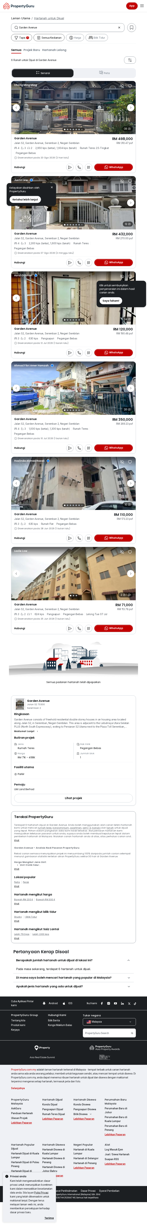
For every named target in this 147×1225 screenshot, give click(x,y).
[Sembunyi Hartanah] (122, 86)
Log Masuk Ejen (114, 1149)
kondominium (61, 827)
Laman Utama (20, 18)
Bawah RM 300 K (45, 899)
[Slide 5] (76, 129)
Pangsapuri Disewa (85, 1109)
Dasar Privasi (88, 1190)
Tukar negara (92, 1015)
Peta (107, 73)
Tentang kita (18, 1020)
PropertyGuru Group (24, 1015)
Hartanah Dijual (52, 1099)
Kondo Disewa (82, 1104)
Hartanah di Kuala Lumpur (84, 1151)
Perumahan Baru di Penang (116, 1128)
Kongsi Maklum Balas (60, 1025)
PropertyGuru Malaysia (20, 1101)
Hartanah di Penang (85, 1163)
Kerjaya (15, 1029)
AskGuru (16, 1108)
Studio (18, 916)
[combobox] (68, 27)
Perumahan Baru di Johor (116, 1110)
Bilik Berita (54, 1020)
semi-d (87, 827)
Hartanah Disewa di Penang (53, 1160)
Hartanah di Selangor (86, 1158)
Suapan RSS (112, 1159)
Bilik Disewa (80, 1114)
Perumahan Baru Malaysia (116, 1101)
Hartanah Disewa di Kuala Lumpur (53, 1151)
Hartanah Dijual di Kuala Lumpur (25, 1155)
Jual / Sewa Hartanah (117, 1154)
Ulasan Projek (19, 1118)
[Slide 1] (64, 129)
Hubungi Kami (57, 1015)
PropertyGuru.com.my (23, 1069)
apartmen (76, 827)
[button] (16, 49)
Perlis (17, 882)
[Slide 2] (67, 129)
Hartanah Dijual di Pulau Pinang (25, 1164)
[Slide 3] (70, 129)
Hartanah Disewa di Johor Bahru (53, 1169)
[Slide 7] (81, 129)
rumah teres (45, 827)
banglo (96, 827)
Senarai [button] (45, 73)
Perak (26, 882)
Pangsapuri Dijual (52, 1109)
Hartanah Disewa (85, 1099)
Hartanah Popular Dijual (23, 1146)
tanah (110, 827)
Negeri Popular (83, 1145)
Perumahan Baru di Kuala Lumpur (116, 1119)
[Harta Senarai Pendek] (130, 86)
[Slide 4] (73, 129)
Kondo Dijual (49, 1104)
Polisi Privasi (41, 1192)
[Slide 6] (79, 129)
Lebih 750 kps (21, 934)
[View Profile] (25, 85)
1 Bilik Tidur (31, 916)
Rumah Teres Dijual (53, 1114)
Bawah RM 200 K (23, 899)
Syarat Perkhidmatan (65, 1190)
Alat (107, 1145)
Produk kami (18, 1025)
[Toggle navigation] (142, 6)
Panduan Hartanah (22, 1113)
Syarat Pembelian (109, 1190)
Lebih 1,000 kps (40, 934)
